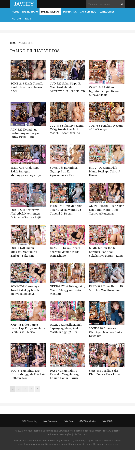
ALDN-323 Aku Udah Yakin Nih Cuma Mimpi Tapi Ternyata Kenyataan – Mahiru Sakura (106, 212)
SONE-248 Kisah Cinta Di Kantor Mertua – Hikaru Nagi (27, 87)
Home (15, 11)
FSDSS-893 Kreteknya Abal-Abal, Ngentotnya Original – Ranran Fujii (26, 214)
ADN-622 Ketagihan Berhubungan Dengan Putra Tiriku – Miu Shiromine (25, 135)
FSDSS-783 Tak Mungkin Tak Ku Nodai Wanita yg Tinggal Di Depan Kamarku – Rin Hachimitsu (66, 214)
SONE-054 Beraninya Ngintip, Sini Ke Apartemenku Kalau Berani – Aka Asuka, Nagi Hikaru (66, 175)
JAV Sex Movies (88, 421)
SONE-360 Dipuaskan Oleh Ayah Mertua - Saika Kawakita (105, 332)
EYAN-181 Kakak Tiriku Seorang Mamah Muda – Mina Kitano (66, 252)
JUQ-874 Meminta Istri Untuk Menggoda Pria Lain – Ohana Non (28, 374)
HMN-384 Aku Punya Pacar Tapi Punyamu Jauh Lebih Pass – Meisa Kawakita (28, 330)
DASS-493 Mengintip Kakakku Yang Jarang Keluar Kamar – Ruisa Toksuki (64, 376)
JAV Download (50, 421)
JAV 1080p (107, 421)
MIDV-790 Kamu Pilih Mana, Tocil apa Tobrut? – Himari (105, 171)
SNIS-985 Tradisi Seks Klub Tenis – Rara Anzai (104, 372)
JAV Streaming (29, 421)
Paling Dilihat (50, 11)
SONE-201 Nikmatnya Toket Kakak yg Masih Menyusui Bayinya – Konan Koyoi (25, 292)
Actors (17, 18)
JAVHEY (24, 4)
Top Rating (70, 11)
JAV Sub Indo (88, 11)
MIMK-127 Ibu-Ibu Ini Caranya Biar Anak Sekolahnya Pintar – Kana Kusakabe (106, 254)
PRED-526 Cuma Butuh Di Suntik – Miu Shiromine (106, 288)
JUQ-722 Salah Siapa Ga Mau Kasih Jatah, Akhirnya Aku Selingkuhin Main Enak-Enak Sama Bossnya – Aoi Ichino (67, 91)
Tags (28, 18)
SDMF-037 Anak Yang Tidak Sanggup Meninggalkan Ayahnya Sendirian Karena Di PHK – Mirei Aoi (28, 175)
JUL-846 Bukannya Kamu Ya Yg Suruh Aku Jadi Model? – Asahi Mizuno (67, 129)
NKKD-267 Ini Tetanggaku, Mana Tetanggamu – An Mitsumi (67, 290)
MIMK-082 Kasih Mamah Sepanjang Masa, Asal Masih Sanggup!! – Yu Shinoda (66, 330)
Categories (107, 11)
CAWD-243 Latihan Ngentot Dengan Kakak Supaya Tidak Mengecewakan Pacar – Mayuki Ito (104, 95)
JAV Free (69, 421)
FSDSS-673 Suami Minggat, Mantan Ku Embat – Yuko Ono (24, 252)
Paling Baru (30, 11)
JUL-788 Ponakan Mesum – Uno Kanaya (106, 127)
